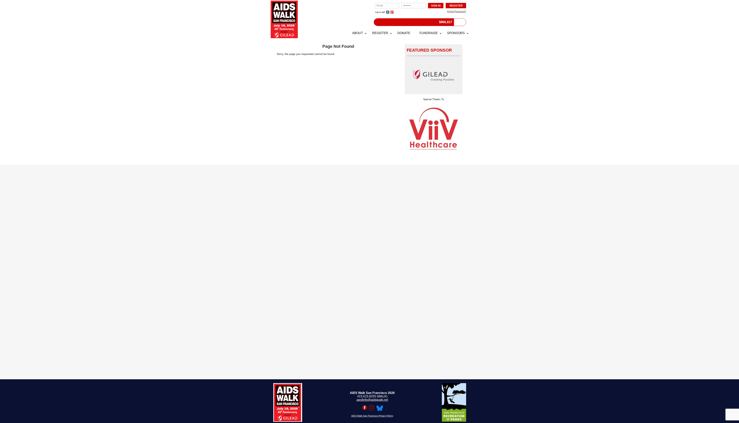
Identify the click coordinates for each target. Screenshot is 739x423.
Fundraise (429, 33)
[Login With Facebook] (387, 12)
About (357, 33)
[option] (433, 119)
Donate (403, 33)
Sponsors (456, 33)
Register (380, 33)
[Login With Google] (392, 12)
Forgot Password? (456, 11)
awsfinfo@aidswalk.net (372, 399)
